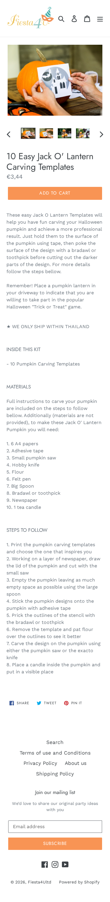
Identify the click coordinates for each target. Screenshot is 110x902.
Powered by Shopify (79, 882)
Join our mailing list (55, 792)
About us (76, 763)
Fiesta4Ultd (39, 882)
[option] (28, 134)
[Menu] (100, 18)
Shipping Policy (55, 774)
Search (55, 742)
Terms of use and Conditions (55, 753)
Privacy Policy (40, 763)
